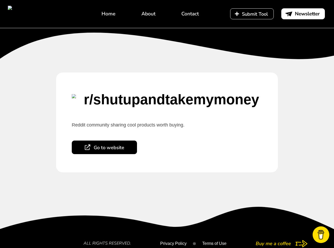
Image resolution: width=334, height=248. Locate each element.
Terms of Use (214, 243)
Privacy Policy (173, 243)
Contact (190, 13)
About (148, 13)
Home (108, 13)
